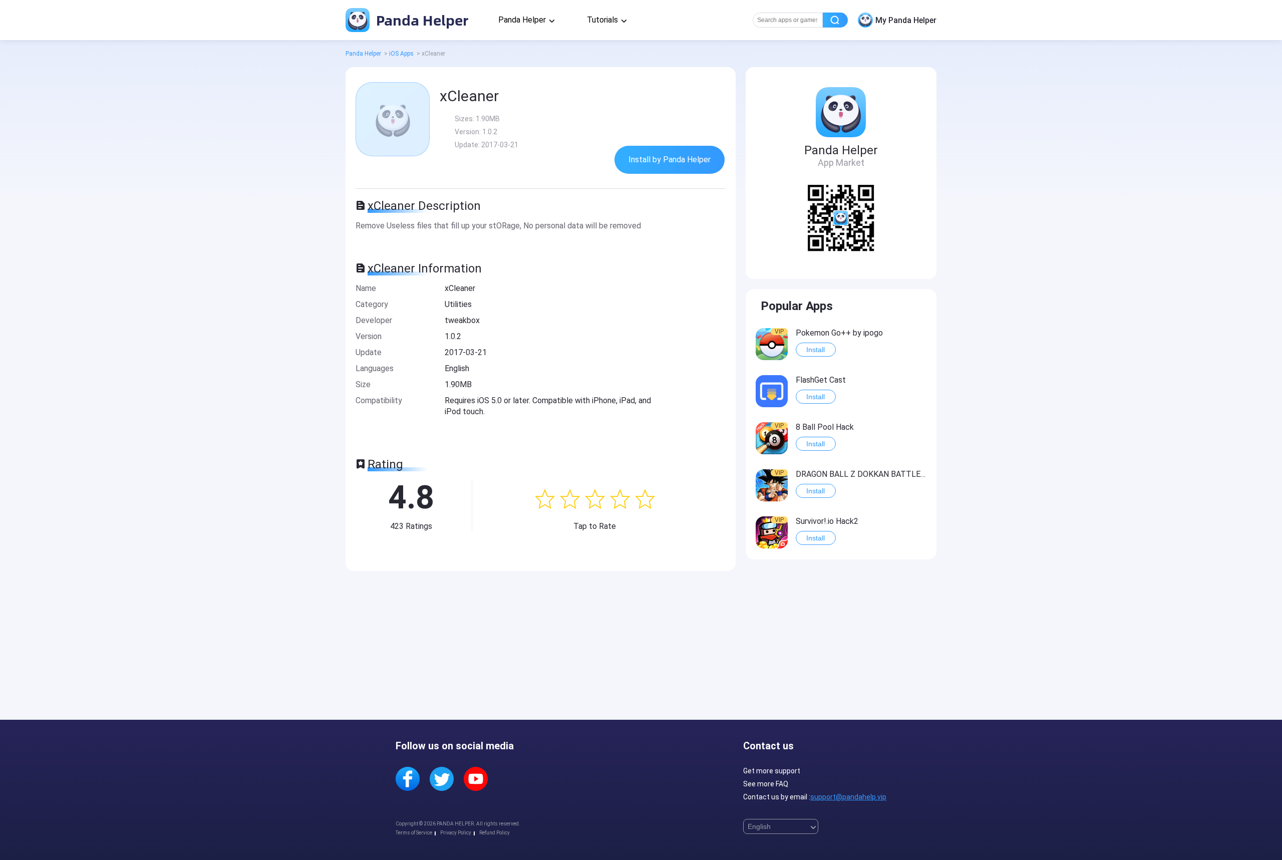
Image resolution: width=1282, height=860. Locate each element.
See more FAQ (765, 784)
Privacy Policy (455, 832)
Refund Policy (494, 832)
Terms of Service (414, 832)
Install (815, 350)
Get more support (771, 771)
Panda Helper (420, 20)
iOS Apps (401, 53)
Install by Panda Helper (669, 159)
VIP (779, 331)
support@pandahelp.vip (848, 797)
